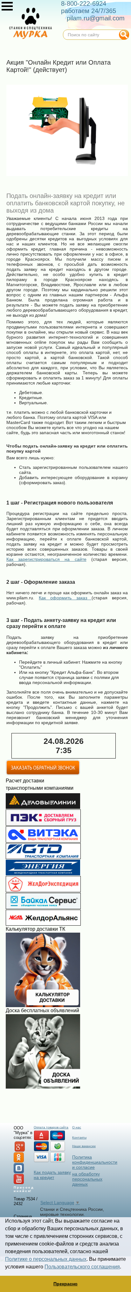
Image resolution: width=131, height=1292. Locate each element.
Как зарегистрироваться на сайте (46, 559)
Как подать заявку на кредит (52, 1175)
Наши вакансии (84, 1146)
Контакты (79, 1137)
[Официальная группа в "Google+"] (20, 1150)
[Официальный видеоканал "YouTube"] (19, 1183)
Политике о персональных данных (45, 1259)
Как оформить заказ (65, 597)
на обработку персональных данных (87, 1179)
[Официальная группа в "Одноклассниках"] (19, 1161)
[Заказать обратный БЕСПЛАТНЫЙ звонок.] (43, 774)
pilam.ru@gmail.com (96, 18)
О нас (76, 1127)
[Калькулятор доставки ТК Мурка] (43, 1005)
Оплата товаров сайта (51, 1127)
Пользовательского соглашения (82, 1266)
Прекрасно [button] (65, 1283)
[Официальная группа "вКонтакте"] (19, 1172)
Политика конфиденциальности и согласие (94, 1162)
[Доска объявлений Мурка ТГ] (43, 1087)
